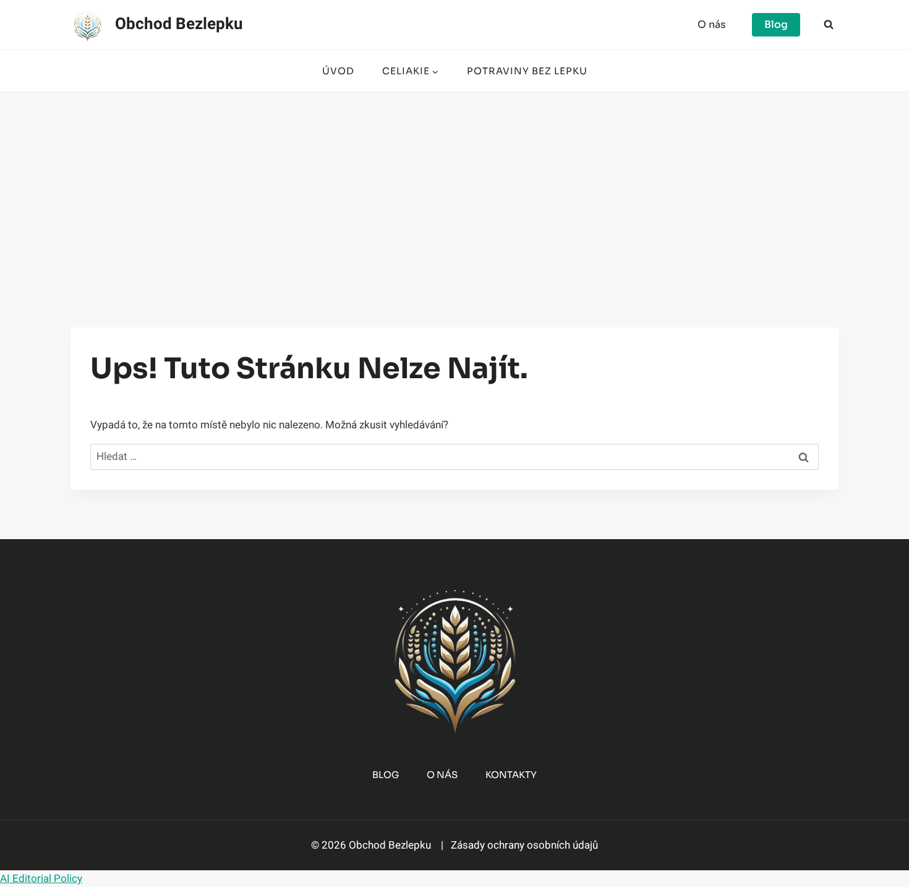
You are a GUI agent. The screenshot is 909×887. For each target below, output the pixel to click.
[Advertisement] (454, 185)
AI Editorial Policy (41, 878)
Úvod (338, 71)
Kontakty (511, 775)
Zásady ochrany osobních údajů (523, 845)
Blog (776, 24)
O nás (712, 24)
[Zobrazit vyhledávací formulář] (829, 25)
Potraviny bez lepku (527, 71)
